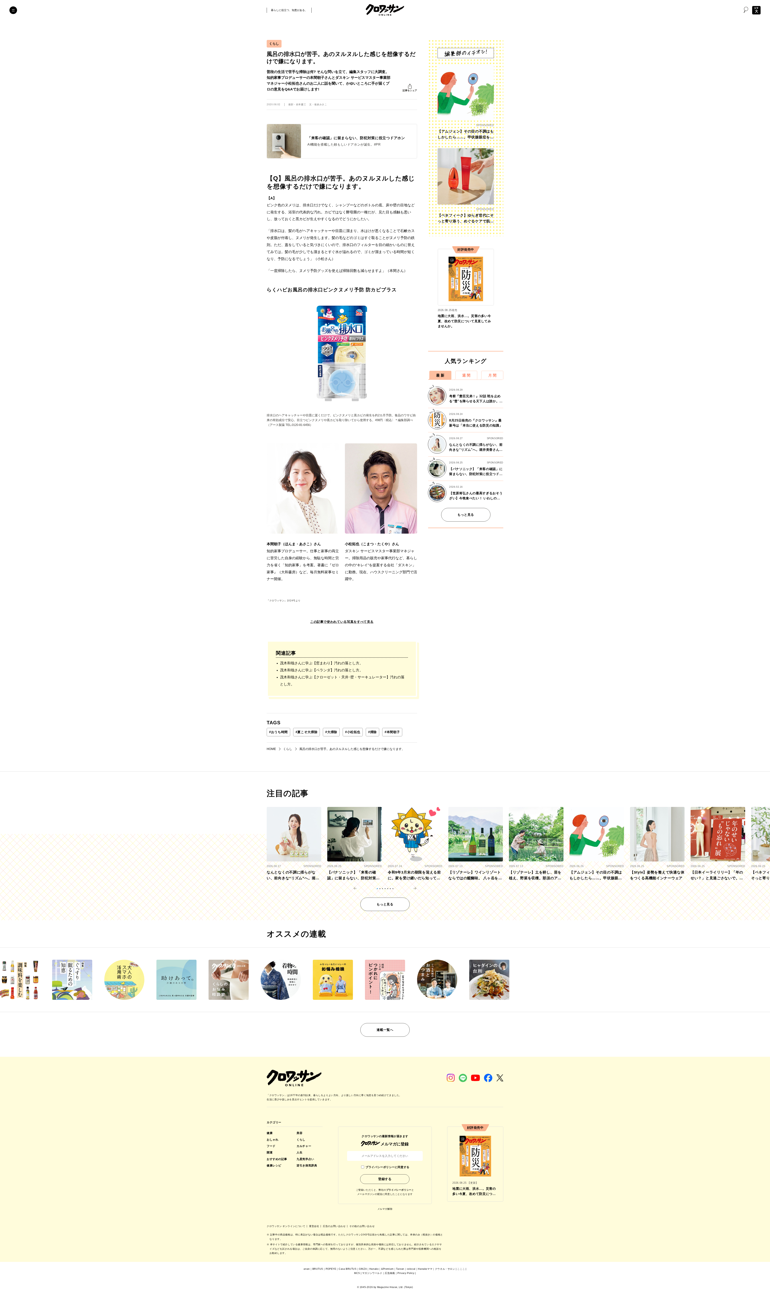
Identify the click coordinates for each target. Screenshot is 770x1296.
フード (271, 1146)
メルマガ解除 (385, 1209)
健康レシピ (274, 1165)
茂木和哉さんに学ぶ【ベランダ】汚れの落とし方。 (321, 670)
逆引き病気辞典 (307, 1165)
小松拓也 (352, 732)
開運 (270, 1152)
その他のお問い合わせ (362, 1226)
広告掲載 (390, 1273)
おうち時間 (278, 732)
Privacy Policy (405, 1273)
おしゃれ (272, 1139)
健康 (270, 1133)
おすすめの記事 (277, 1159)
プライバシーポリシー (398, 1190)
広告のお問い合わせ (334, 1226)
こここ (461, 1269)
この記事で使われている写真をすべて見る (342, 621)
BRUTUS (317, 1269)
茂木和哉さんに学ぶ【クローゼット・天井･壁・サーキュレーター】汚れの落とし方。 (342, 680)
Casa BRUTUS (348, 1269)
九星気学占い (305, 1159)
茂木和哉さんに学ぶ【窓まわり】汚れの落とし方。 (321, 663)
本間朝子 (392, 732)
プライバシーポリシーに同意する (387, 1167)
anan (307, 1269)
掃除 (372, 732)
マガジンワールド (372, 1273)
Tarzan (400, 1269)
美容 (299, 1133)
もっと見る (465, 514)
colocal (411, 1269)
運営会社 (314, 1226)
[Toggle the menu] (13, 10)
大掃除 (331, 732)
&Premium (387, 1269)
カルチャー (304, 1146)
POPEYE (331, 1269)
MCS (357, 1273)
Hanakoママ (425, 1269)
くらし (274, 43)
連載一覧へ (385, 1030)
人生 (299, 1152)
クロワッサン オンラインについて (286, 1226)
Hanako (374, 1269)
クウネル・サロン (445, 1269)
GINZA (363, 1269)
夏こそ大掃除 (306, 732)
